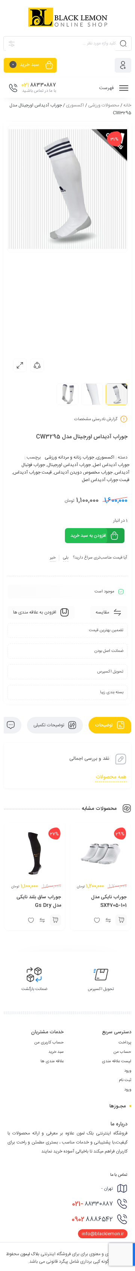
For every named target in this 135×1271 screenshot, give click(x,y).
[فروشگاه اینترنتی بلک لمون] (67, 17)
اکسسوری (75, 105)
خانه (127, 105)
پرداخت (124, 1042)
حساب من (122, 1052)
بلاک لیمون (29, 1254)
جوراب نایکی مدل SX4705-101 (109, 901)
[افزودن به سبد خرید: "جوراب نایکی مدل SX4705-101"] (121, 920)
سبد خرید (56, 1052)
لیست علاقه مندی (116, 1061)
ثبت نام (125, 1080)
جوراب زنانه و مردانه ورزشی (69, 457)
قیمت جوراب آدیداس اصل (105, 480)
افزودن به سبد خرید (88, 535)
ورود (127, 1071)
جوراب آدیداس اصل (111, 465)
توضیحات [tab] (104, 725)
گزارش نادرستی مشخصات (95, 419)
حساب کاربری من (49, 1042)
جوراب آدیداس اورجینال (69, 465)
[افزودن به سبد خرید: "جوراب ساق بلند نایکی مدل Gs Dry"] (55, 920)
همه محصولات (111, 777)
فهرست (107, 88)
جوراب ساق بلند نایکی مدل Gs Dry (38, 901)
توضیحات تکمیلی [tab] (49, 725)
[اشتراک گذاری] (37, 365)
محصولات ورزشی (103, 105)
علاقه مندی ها (52, 1061)
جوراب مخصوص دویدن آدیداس (83, 472)
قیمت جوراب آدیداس (32, 472)
